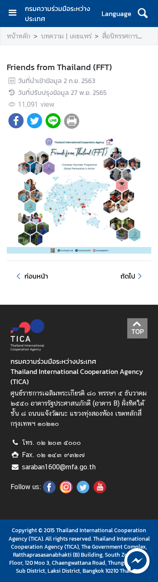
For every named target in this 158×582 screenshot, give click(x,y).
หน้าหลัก (18, 36)
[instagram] (66, 491)
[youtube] (99, 491)
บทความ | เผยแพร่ (66, 36)
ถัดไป (128, 276)
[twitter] (83, 491)
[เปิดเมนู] (15, 14)
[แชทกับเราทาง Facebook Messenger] (136, 560)
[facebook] (49, 491)
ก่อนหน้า (36, 276)
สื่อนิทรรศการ (120, 36)
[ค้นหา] (143, 13)
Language (116, 13)
